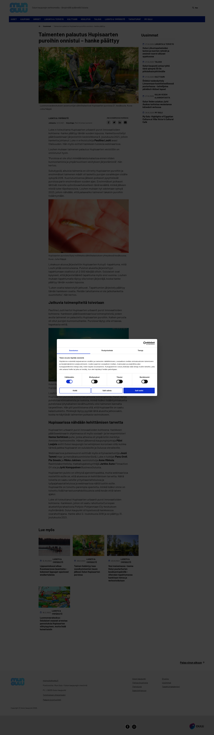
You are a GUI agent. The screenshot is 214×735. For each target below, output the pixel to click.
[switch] (94, 381)
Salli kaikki (139, 391)
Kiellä (75, 391)
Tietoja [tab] (140, 350)
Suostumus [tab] (73, 350)
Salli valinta (107, 391)
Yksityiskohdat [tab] (107, 350)
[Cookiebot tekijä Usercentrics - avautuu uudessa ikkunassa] (145, 343)
